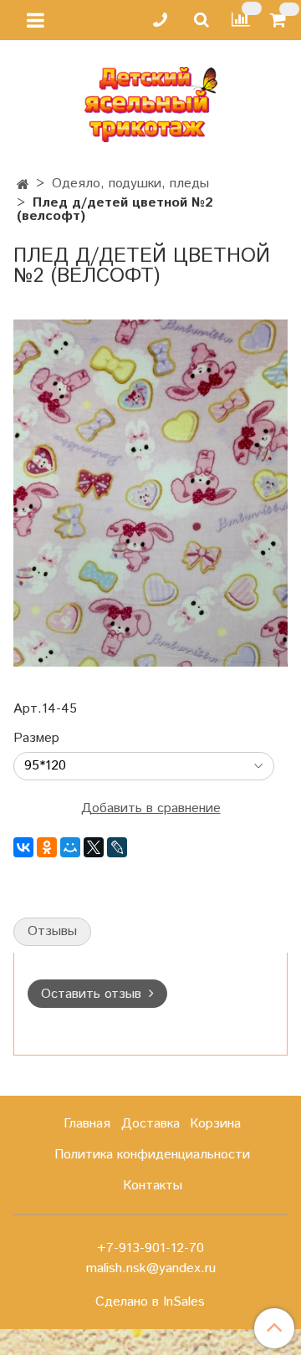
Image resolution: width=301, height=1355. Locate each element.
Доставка (150, 1123)
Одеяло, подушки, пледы (130, 183)
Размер (36, 738)
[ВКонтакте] (23, 847)
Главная (87, 1123)
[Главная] (23, 185)
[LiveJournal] (117, 847)
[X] (94, 847)
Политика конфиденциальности (152, 1154)
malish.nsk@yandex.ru (151, 1268)
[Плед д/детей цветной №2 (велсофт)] (150, 492)
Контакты (152, 1185)
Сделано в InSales (150, 1302)
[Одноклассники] (47, 847)
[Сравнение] (240, 19)
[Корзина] (280, 20)
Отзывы (52, 931)
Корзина (215, 1123)
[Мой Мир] (70, 847)
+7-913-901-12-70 (150, 1248)
